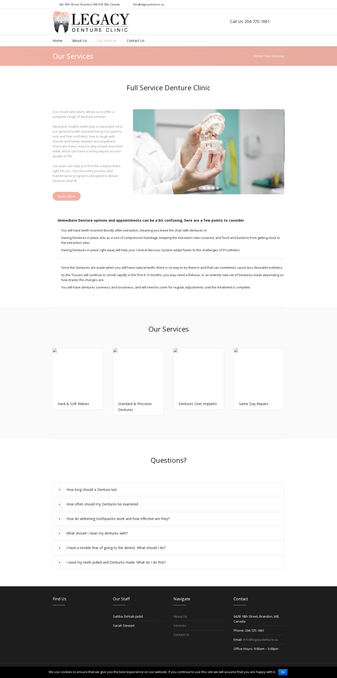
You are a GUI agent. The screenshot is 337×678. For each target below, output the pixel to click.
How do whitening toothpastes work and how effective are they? (117, 518)
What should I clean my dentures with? (97, 533)
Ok (283, 672)
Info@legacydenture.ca (148, 4)
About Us (180, 616)
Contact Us (181, 634)
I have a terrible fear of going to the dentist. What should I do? (116, 547)
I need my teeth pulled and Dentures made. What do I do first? (116, 562)
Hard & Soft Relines (73, 403)
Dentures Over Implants (198, 403)
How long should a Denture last (91, 489)
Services (179, 625)
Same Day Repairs (253, 403)
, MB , (89, 4)
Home (258, 56)
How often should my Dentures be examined (102, 504)
